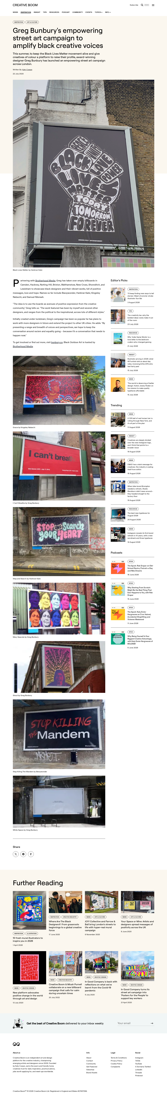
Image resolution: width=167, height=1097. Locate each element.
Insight (132, 355)
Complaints (115, 1067)
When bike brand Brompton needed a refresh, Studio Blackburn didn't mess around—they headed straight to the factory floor (140, 491)
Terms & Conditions (119, 1058)
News (131, 379)
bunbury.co (57, 342)
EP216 (131, 561)
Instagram (139, 1058)
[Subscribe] (152, 1023)
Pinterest (139, 1075)
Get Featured (91, 1067)
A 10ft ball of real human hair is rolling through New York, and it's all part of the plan (140, 420)
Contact (89, 1061)
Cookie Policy (116, 1064)
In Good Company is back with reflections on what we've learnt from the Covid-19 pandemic (101, 986)
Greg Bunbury (33, 60)
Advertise (90, 1070)
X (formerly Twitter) (143, 1067)
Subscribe (134, 5)
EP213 (131, 632)
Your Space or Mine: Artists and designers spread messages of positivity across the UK (137, 924)
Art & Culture (32, 22)
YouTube (138, 1064)
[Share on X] (16, 854)
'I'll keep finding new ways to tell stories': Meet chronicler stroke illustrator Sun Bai (141, 296)
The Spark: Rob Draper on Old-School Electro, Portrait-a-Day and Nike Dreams (140, 568)
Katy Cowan (27, 70)
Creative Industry (70, 917)
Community (91, 1064)
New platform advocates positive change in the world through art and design (28, 995)
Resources (133, 333)
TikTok (137, 1061)
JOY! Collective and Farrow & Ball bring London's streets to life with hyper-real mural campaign (100, 926)
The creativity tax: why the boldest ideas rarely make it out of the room (140, 317)
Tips (130, 311)
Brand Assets (91, 1073)
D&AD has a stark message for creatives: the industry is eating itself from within (140, 467)
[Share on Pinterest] (23, 854)
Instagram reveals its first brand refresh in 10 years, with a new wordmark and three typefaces (140, 535)
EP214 (131, 608)
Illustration (31, 933)
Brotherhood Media (45, 280)
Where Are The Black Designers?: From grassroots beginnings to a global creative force (65, 926)
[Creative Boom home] (25, 5)
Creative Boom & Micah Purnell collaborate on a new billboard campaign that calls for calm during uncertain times (65, 989)
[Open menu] (153, 5)
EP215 (131, 583)
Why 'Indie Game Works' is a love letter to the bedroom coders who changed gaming (139, 339)
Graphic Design (28, 988)
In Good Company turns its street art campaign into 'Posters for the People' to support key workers (135, 994)
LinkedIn (138, 1070)
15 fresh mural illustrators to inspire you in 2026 (28, 939)
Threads (138, 1073)
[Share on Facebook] (31, 854)
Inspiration (18, 22)
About (88, 1058)
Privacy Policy (116, 1061)
